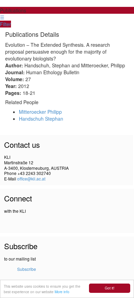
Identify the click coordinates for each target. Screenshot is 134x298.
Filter (5, 24)
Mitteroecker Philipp (40, 111)
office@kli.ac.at (31, 178)
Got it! (109, 287)
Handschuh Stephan (41, 118)
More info (62, 291)
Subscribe (26, 269)
